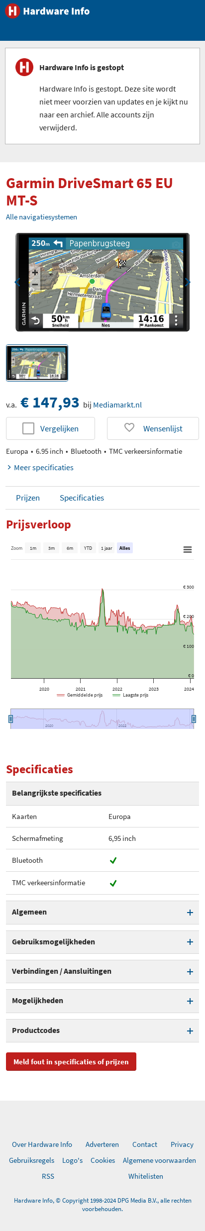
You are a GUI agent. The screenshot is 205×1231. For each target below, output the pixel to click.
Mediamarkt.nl (117, 405)
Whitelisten (145, 1176)
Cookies (103, 1160)
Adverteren (102, 1144)
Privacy (182, 1144)
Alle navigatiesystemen (41, 216)
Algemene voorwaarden (159, 1160)
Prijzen (28, 497)
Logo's (72, 1160)
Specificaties (82, 497)
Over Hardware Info (42, 1144)
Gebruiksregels (31, 1160)
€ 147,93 (50, 402)
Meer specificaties (44, 467)
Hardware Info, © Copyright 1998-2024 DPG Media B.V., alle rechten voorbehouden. (103, 1204)
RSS (48, 1176)
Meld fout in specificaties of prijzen (71, 1061)
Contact (144, 1144)
